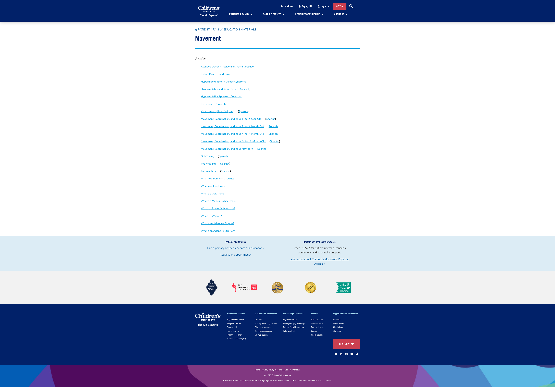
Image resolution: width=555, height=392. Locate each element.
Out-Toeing (207, 156)
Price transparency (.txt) (236, 338)
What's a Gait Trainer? (214, 193)
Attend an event (339, 323)
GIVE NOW (344, 344)
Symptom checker (234, 323)
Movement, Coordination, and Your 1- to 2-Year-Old (231, 119)
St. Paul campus (261, 334)
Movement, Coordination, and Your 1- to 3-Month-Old (232, 126)
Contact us (295, 369)
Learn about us (317, 319)
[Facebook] (336, 354)
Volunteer (337, 319)
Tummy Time (209, 171)
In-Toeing (206, 104)
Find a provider (233, 330)
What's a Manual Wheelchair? (218, 201)
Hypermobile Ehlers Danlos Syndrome (223, 81)
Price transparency (234, 334)
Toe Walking (208, 163)
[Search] (351, 6)
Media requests (317, 334)
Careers (314, 330)
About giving (338, 327)
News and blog (317, 327)
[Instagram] (346, 354)
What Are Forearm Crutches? (218, 178)
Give (338, 6)
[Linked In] (341, 354)
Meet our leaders (317, 323)
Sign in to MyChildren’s (236, 319)
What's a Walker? (211, 216)
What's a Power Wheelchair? (218, 208)
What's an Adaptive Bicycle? (217, 223)
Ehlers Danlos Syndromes (216, 74)
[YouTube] (352, 354)
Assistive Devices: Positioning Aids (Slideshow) (228, 66)
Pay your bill (232, 327)
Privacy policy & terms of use (275, 369)
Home (257, 369)
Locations (288, 6)
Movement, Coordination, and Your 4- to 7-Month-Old (232, 134)
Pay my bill (307, 6)
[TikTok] (357, 354)
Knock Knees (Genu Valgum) (217, 111)
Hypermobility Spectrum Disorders (221, 96)
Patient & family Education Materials (227, 29)
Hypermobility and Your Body (218, 89)
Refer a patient (289, 330)
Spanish (244, 89)
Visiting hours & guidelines (266, 323)
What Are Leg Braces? (214, 186)
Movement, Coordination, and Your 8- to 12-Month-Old (233, 141)
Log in (323, 6)
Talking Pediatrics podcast (293, 327)
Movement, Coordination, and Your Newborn (227, 149)
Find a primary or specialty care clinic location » (235, 248)
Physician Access (290, 319)
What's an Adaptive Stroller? (218, 231)
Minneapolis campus (263, 330)
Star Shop (337, 330)
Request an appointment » (235, 255)
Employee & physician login (294, 323)
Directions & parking (263, 327)
